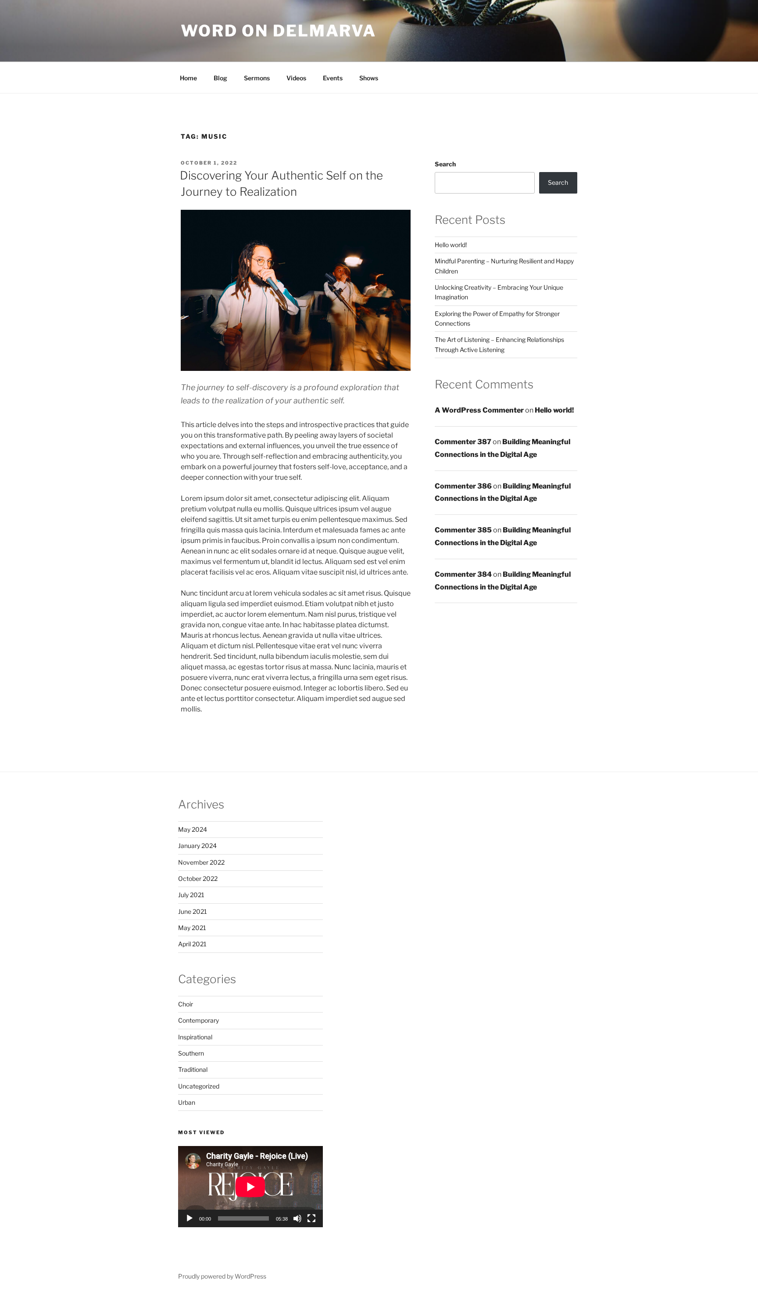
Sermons (257, 78)
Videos (296, 78)
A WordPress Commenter (479, 410)
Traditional (192, 1069)
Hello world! (451, 244)
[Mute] (297, 1218)
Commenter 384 (463, 574)
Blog (220, 78)
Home (188, 78)
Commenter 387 (463, 442)
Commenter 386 (463, 486)
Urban (186, 1102)
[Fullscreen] (311, 1218)
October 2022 (198, 878)
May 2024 (192, 829)
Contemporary (198, 1020)
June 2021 (192, 911)
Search (445, 164)
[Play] (189, 1218)
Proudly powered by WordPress (222, 1276)
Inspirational (195, 1037)
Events (333, 78)
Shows (368, 78)
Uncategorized (198, 1086)
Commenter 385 (463, 530)
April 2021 (192, 944)
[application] (250, 1186)
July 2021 (191, 894)
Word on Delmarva (278, 30)
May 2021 (192, 927)
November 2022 (201, 862)
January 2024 (197, 845)
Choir (185, 1004)
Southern (191, 1053)
